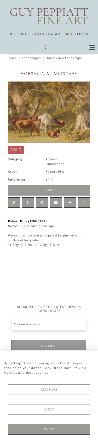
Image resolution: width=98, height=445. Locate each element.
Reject (49, 409)
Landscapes (31, 58)
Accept (49, 429)
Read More (49, 389)
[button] (46, 47)
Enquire (49, 190)
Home (12, 58)
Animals (51, 159)
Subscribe (48, 346)
